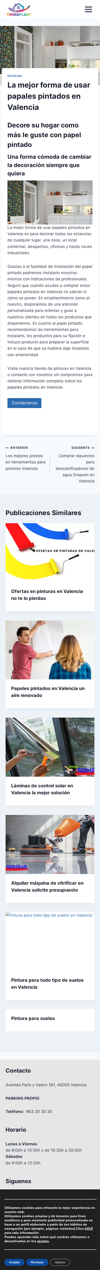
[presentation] (50, 552)
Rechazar (37, 1262)
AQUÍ (89, 1228)
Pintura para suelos (33, 1018)
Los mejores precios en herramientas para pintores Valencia (26, 458)
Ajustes (60, 1262)
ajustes (43, 1241)
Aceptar (14, 1262)
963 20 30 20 (39, 1111)
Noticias (14, 76)
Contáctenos (24, 402)
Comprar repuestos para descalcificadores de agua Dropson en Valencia (75, 464)
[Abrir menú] (88, 9)
